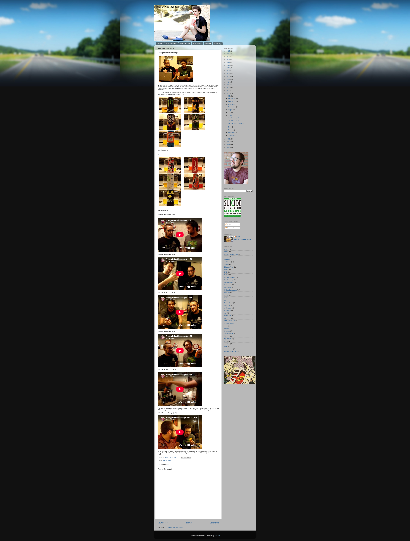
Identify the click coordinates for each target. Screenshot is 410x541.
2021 (228, 62)
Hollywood (227, 287)
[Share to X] (186, 458)
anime (226, 249)
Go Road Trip (228, 280)
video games (228, 349)
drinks (165, 460)
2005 (228, 147)
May (230, 127)
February (231, 132)
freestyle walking (229, 277)
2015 (228, 79)
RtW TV (226, 318)
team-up (227, 331)
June (230, 115)
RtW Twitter (197, 43)
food (225, 274)
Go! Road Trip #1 (233, 120)
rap (225, 313)
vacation (227, 344)
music (226, 298)
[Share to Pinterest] (190, 458)
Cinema (208, 43)
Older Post (214, 523)
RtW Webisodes (229, 321)
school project (229, 323)
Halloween (227, 285)
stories (226, 328)
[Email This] (182, 458)
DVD (225, 272)
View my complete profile (242, 239)
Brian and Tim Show (231, 254)
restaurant (227, 315)
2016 (228, 76)
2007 (228, 142)
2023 (228, 57)
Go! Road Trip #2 (233, 118)
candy (226, 257)
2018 (228, 71)
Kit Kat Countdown (230, 290)
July (229, 112)
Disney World (228, 267)
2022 (228, 59)
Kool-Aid (227, 292)
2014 (228, 82)
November (232, 101)
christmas (227, 262)
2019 (228, 68)
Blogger (217, 536)
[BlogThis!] (184, 458)
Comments (231, 228)
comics (226, 264)
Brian (238, 236)
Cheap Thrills (228, 259)
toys (225, 341)
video (169, 460)
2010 (228, 93)
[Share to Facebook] (188, 458)
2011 (228, 90)
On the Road (228, 303)
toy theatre (227, 339)
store (226, 326)
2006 (228, 144)
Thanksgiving (228, 333)
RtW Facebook (171, 43)
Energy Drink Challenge (236, 123)
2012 (228, 87)
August (230, 110)
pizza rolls (227, 310)
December (232, 98)
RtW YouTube (185, 43)
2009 (228, 96)
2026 (228, 51)
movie (226, 295)
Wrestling (217, 43)
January (231, 135)
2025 (228, 54)
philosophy (227, 308)
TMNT (226, 336)
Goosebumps (228, 282)
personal (227, 305)
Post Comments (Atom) (175, 527)
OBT (225, 300)
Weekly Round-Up (230, 351)
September (232, 107)
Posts (229, 224)
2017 (228, 73)
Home (160, 43)
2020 (228, 65)
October (231, 104)
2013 (228, 85)
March (230, 130)
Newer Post (162, 523)
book (226, 251)
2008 (228, 139)
